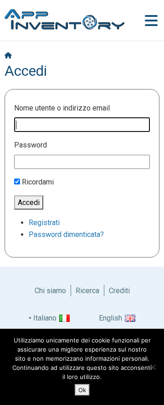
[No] (152, 367)
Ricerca (87, 290)
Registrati (44, 222)
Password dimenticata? (66, 234)
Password (30, 145)
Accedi (29, 202)
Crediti (119, 290)
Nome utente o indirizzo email (62, 108)
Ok (82, 390)
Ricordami (38, 182)
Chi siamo (50, 290)
